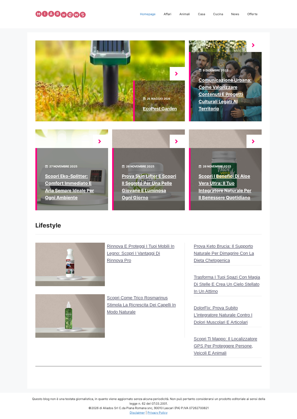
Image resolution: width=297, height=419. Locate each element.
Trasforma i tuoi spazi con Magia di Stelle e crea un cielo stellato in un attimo (227, 284)
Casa (201, 14)
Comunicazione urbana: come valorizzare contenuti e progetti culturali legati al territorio (225, 94)
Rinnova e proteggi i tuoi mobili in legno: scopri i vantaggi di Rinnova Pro (140, 253)
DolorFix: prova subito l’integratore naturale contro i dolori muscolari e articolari (223, 315)
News (235, 14)
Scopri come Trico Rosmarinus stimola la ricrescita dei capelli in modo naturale (141, 304)
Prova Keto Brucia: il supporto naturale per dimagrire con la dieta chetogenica (224, 253)
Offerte (252, 14)
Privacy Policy (157, 413)
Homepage (148, 14)
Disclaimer (137, 413)
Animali (184, 14)
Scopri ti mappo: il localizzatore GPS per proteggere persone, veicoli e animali (225, 346)
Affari (167, 14)
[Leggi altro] (177, 73)
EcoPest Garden (160, 108)
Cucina (218, 14)
